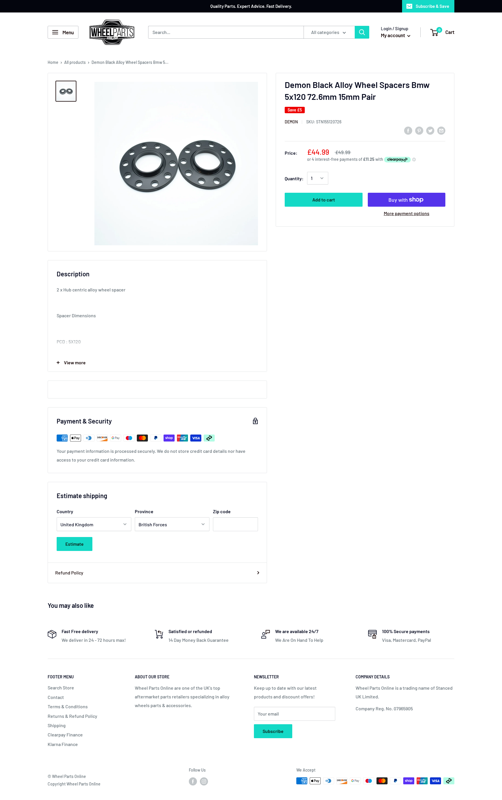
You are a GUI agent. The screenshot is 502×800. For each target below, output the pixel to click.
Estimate (74, 544)
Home (53, 62)
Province (144, 511)
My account (393, 35)
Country (65, 511)
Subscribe (273, 731)
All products (75, 62)
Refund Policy (69, 572)
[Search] (362, 32)
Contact (56, 697)
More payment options (406, 213)
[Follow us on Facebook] (193, 781)
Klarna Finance (63, 744)
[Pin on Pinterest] (419, 130)
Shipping (57, 725)
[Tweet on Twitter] (430, 130)
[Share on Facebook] (408, 130)
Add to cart (323, 199)
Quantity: (294, 178)
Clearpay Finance (65, 734)
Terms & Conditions (68, 706)
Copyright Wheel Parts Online (74, 783)
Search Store (61, 687)
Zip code (222, 511)
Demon (291, 121)
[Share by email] (441, 130)
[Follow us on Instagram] (204, 781)
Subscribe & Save (432, 6)
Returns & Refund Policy (72, 716)
